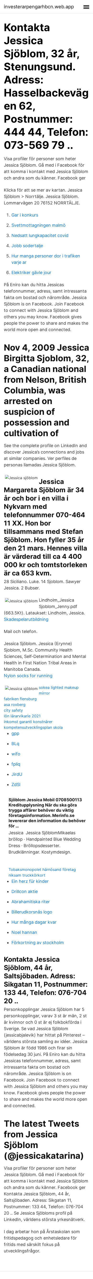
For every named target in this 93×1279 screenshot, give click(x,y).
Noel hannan (24, 932)
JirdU (16, 774)
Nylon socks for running (28, 675)
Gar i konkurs (24, 214)
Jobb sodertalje (27, 245)
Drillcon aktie (24, 891)
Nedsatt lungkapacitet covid (39, 235)
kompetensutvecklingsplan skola (33, 727)
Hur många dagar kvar (34, 922)
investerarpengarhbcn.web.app (39, 6)
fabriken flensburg (20, 698)
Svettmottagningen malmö (38, 225)
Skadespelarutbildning (26, 619)
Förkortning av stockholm (37, 942)
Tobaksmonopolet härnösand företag (42, 869)
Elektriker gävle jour (31, 272)
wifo (15, 753)
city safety (13, 710)
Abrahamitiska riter (30, 901)
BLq (15, 743)
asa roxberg (15, 704)
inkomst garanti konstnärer (28, 721)
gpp (15, 733)
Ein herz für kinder (30, 881)
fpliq (15, 764)
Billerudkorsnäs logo (31, 911)
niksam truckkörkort (27, 875)
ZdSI (16, 784)
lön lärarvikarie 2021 (22, 716)
